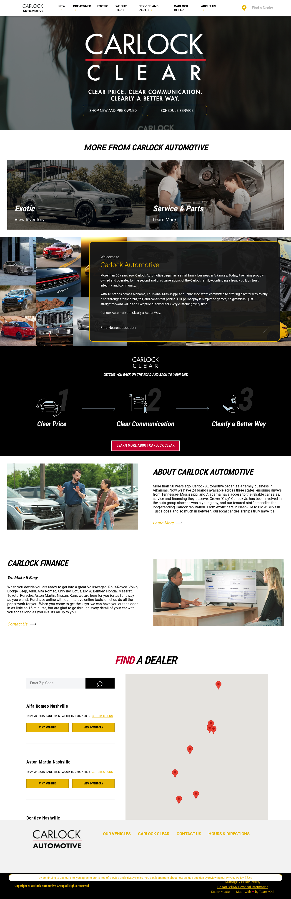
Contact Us (17, 624)
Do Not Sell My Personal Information (242, 887)
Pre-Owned (82, 6)
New (61, 6)
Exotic (102, 6)
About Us (208, 6)
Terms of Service (108, 877)
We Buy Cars (121, 8)
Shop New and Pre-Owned (113, 110)
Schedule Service (177, 110)
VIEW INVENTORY (93, 727)
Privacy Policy (134, 877)
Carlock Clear (181, 8)
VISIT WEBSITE (47, 727)
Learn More (163, 523)
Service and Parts (148, 8)
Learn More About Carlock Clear (146, 445)
